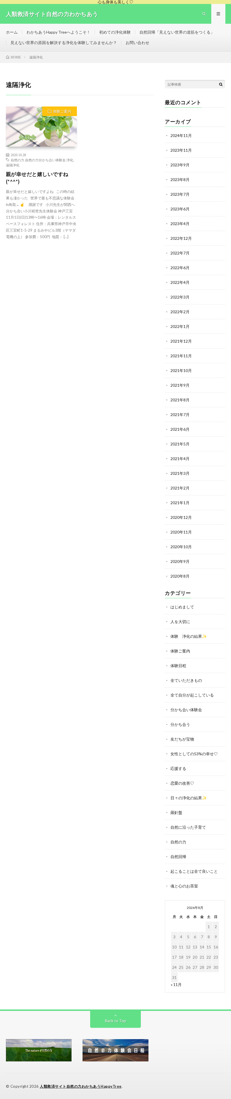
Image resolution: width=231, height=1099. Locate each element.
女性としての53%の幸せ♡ (194, 753)
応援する (178, 768)
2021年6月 (180, 429)
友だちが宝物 (182, 739)
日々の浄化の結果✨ (188, 797)
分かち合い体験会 (186, 709)
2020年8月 (180, 576)
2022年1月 (180, 326)
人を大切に (180, 621)
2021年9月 (180, 385)
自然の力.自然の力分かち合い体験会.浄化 (42, 160)
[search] (221, 84)
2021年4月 (180, 458)
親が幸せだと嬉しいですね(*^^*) (37, 178)
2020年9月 (180, 561)
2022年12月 (181, 238)
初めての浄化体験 (115, 32)
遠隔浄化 (12, 165)
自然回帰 (178, 856)
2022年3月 (180, 297)
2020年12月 (181, 517)
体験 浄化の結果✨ (188, 636)
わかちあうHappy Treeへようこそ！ (58, 32)
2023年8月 (180, 179)
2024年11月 (181, 135)
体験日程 (178, 665)
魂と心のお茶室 (184, 885)
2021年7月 (180, 414)
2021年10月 (181, 370)
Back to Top (115, 1020)
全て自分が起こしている (192, 695)
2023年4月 (180, 223)
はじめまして (182, 606)
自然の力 (178, 841)
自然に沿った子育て (188, 827)
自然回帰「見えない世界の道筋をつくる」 (176, 32)
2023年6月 (180, 208)
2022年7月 (180, 253)
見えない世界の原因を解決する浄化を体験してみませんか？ (63, 42)
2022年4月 (180, 282)
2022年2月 (180, 311)
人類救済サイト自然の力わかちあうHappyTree (81, 1086)
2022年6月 (180, 267)
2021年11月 (181, 355)
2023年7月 (180, 194)
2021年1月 (180, 502)
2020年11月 (181, 532)
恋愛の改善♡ (182, 783)
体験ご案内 (62, 111)
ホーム (12, 32)
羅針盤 (176, 812)
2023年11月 (181, 150)
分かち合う (180, 724)
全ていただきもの (186, 680)
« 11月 (176, 984)
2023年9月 (180, 164)
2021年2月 (180, 488)
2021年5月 (180, 443)
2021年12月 (181, 341)
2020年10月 (181, 546)
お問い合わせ (137, 42)
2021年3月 (180, 473)
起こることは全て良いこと (194, 871)
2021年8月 (180, 399)
